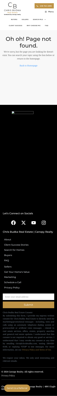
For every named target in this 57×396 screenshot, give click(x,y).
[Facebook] (13, 222)
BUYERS (14, 19)
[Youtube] (33, 222)
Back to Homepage (28, 65)
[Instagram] (43, 222)
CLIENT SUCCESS (15, 25)
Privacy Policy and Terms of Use (36, 349)
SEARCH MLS (38, 19)
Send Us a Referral (17, 388)
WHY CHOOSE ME (33, 25)
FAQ (46, 25)
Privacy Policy (8, 375)
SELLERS (25, 19)
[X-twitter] (23, 222)
